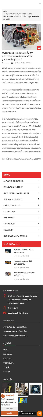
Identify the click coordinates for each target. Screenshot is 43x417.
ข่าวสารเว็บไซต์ (8, 362)
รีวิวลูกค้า (6, 367)
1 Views (6, 63)
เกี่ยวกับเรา (7, 358)
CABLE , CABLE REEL (21, 205)
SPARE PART (21, 230)
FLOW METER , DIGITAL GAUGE (21, 193)
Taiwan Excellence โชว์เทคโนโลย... (15, 331)
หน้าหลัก (6, 349)
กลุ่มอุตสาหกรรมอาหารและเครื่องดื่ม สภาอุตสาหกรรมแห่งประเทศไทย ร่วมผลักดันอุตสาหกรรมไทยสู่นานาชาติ (21, 16)
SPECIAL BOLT (21, 223)
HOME (5, 11)
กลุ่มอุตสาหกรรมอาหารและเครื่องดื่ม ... (24, 274)
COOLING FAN (21, 211)
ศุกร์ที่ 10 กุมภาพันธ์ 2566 (22, 63)
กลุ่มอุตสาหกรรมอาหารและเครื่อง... (15, 335)
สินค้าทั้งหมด (7, 354)
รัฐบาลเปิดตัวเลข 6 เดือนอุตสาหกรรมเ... (23, 251)
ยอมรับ (9, 413)
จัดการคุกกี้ (9, 409)
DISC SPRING (21, 217)
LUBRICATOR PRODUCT (21, 187)
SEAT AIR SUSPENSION (21, 199)
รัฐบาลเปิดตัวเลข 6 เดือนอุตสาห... (14, 326)
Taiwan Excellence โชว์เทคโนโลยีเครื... (23, 263)
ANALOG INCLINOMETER (21, 181)
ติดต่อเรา (6, 371)
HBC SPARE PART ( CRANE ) (21, 236)
